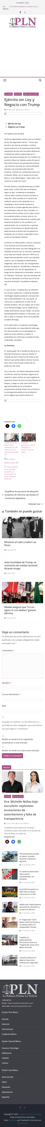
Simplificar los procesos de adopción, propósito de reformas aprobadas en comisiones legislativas (22, 495)
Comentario (8, 650)
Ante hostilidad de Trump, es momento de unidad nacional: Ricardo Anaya (21, 565)
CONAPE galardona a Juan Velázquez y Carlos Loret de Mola (28, 447)
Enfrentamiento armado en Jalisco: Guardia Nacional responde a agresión (29, 857)
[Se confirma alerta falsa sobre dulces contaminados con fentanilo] (10, 877)
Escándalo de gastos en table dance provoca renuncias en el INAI (28, 891)
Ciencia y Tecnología (10, 1048)
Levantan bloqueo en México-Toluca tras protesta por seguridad (28, 960)
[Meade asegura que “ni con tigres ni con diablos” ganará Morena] (22, 583)
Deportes (5, 1097)
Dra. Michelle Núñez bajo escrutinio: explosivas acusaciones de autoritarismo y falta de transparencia (21, 810)
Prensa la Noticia (24, 110)
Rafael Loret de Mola (31, 94)
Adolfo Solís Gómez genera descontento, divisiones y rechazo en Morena (30, 907)
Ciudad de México (9, 1034)
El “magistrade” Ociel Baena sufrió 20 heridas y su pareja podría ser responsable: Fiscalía (29, 923)
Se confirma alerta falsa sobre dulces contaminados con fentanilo (24, 7)
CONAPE (5, 1058)
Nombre (6, 683)
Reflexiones (6, 1053)
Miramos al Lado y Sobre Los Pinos (20, 543)
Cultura (5, 1063)
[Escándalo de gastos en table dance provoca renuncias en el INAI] (10, 893)
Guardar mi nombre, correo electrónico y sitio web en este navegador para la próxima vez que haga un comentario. (22, 725)
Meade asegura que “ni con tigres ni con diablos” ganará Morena (20, 610)
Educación (6, 1087)
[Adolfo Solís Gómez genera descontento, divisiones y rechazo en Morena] (10, 909)
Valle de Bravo (18, 796)
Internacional (7, 1029)
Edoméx (7, 796)
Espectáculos (7, 1092)
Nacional (18, 94)
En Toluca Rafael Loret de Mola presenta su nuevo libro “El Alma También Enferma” (11, 473)
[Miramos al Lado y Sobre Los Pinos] (22, 518)
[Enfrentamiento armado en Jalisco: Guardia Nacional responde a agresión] (10, 859)
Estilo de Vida (7, 1077)
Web (4, 706)
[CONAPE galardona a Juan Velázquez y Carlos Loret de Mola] (28, 437)
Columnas (8, 94)
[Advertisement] (22, 53)
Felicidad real (34, 504)
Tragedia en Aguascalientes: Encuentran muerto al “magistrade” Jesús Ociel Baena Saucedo (29, 942)
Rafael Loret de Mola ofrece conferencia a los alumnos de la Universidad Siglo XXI (11, 448)
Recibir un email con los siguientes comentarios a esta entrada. (17, 741)
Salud (4, 1082)
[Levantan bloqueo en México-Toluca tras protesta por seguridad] (10, 962)
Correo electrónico (11, 694)
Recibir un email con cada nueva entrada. (20, 750)
